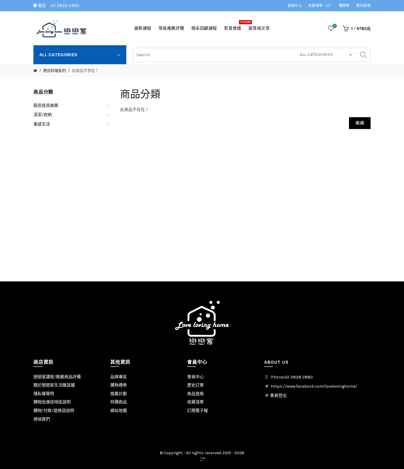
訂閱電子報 (197, 410)
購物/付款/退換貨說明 (53, 410)
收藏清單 (195, 401)
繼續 (359, 122)
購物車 (344, 6)
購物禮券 (118, 385)
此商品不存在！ (85, 70)
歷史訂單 (195, 385)
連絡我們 (41, 419)
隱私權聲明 (43, 393)
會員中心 (294, 6)
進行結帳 (363, 6)
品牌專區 (118, 376)
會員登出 (278, 395)
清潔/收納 (42, 114)
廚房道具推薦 (45, 105)
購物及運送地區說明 (52, 401)
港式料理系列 (54, 70)
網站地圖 (118, 410)
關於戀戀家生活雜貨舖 (54, 385)
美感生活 (41, 124)
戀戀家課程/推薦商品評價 (57, 376)
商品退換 (195, 393)
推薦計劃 (118, 393)
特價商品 (118, 401)
